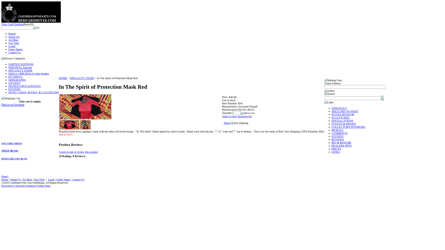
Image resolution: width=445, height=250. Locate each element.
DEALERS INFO (341, 145)
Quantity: (227, 112)
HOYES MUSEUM (342, 114)
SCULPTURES (340, 117)
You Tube (13, 43)
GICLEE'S (14, 83)
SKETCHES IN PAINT (344, 111)
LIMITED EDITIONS (21, 64)
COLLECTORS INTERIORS (348, 127)
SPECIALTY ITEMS (20, 70)
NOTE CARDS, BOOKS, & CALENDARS (33, 92)
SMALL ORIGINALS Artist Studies (28, 73)
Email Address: (333, 83)
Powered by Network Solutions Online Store (26, 185)
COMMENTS (339, 133)
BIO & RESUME (341, 142)
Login (11, 46)
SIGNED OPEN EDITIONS (24, 86)
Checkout (18, 24)
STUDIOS (337, 136)
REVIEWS (337, 139)
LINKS (335, 152)
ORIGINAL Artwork (20, 67)
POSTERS (14, 89)
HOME (63, 78)
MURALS (337, 130)
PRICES (336, 148)
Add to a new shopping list (237, 116)
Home (11, 33)
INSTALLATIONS (342, 120)
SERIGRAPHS (17, 79)
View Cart (7, 24)
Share (4, 176)
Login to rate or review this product (78, 152)
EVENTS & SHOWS (343, 123)
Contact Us (14, 52)
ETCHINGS (15, 76)
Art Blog (13, 40)
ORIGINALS (339, 108)
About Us (13, 36)
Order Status (15, 49)
